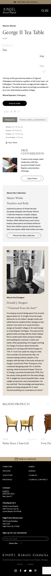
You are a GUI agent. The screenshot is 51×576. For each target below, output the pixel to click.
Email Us (6, 491)
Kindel (32, 467)
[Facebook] (20, 570)
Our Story (8, 475)
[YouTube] (30, 570)
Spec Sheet (12, 142)
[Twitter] (25, 570)
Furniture (7, 467)
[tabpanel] (25, 133)
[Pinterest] (35, 570)
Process (7, 471)
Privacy (20, 564)
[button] (44, 52)
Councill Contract (38, 479)
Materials (7, 479)
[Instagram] (15, 570)
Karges (32, 471)
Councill (33, 475)
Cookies (30, 564)
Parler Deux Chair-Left (20, 430)
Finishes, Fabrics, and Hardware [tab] (33, 120)
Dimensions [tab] (10, 120)
